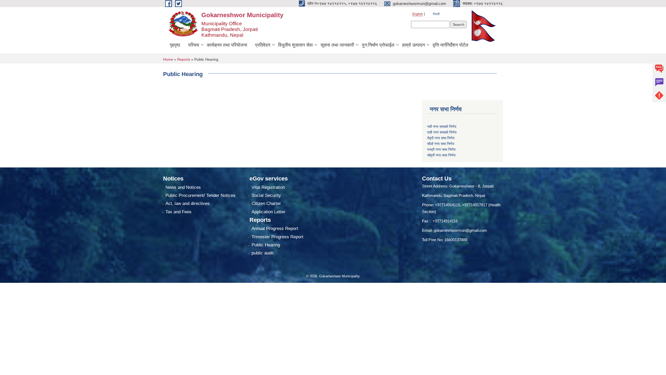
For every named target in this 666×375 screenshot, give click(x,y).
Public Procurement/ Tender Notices (200, 195)
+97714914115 (447, 205)
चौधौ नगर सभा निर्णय (440, 144)
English (417, 14)
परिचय (193, 45)
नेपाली (436, 14)
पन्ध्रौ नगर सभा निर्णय (441, 149)
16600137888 (455, 240)
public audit (263, 253)
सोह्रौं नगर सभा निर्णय (441, 155)
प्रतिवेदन (262, 45)
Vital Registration (268, 187)
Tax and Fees (178, 211)
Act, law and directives (187, 203)
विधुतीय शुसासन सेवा (295, 45)
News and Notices (183, 187)
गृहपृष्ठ (175, 45)
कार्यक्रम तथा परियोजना (227, 45)
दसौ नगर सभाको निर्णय (442, 132)
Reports (183, 59)
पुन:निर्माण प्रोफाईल (378, 45)
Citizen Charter (266, 203)
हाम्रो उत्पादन (413, 45)
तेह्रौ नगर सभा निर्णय (440, 138)
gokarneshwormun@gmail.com (460, 230)
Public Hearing (266, 244)
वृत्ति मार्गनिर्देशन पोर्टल (450, 45)
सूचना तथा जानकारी (337, 45)
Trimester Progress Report (277, 236)
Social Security (266, 195)
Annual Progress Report (275, 228)
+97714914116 (445, 221)
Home (168, 59)
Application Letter (268, 211)
